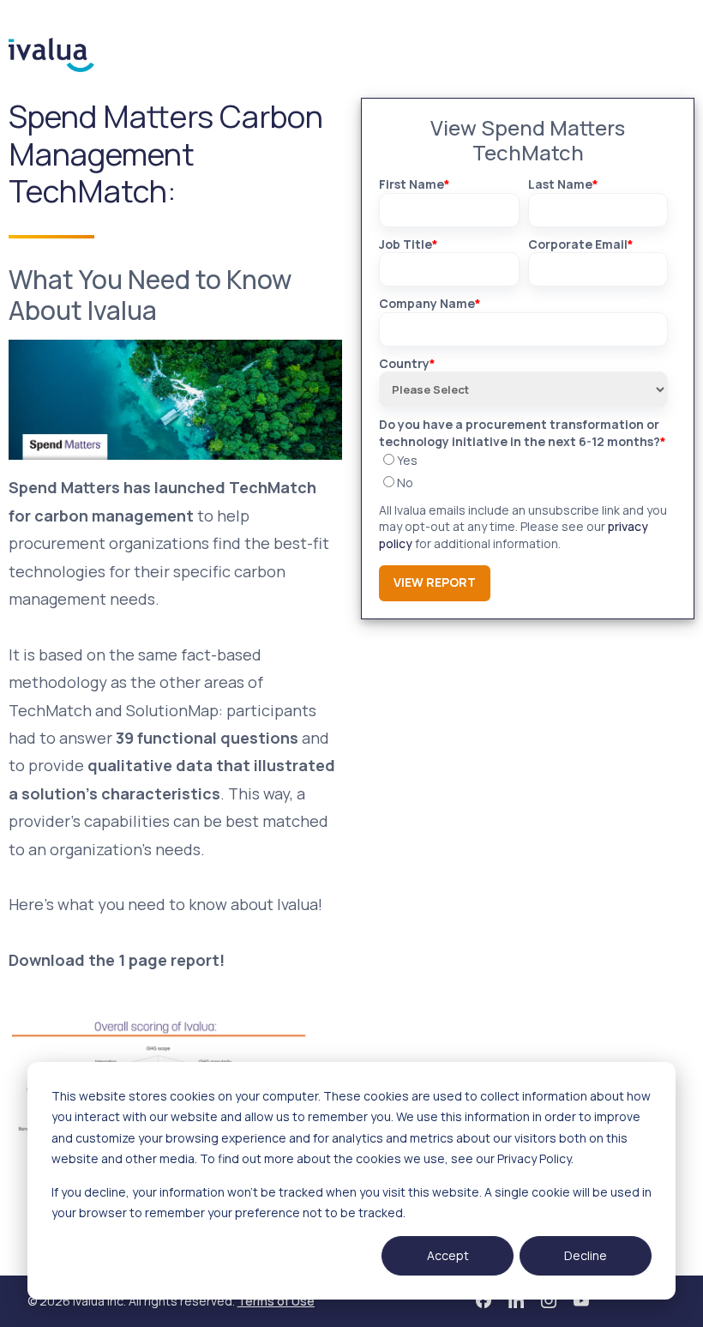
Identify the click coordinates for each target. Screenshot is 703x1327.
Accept (448, 1255)
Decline (585, 1255)
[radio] (523, 460)
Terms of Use (276, 1301)
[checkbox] (523, 470)
